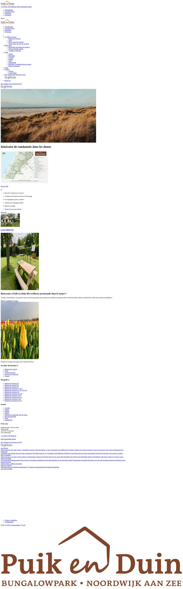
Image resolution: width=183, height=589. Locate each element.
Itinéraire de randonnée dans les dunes (19, 64)
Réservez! (8, 80)
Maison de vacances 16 (12, 385)
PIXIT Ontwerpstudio (13, 525)
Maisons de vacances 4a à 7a (13, 397)
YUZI (23, 525)
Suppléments (12, 62)
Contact (7, 69)
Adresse (10, 71)
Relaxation (11, 56)
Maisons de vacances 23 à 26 (13, 394)
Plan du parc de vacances (16, 42)
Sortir (6, 52)
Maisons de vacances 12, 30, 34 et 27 (16, 390)
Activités (11, 57)
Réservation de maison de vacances (19, 47)
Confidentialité (9, 522)
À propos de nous (10, 372)
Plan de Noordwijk (14, 66)
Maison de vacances (14, 38)
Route (6, 68)
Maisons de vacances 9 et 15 (13, 400)
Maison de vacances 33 (12, 387)
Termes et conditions (11, 520)
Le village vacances (10, 37)
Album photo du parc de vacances (18, 44)
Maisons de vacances (11, 369)
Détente (7, 411)
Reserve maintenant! (7, 301)
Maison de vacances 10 (12, 383)
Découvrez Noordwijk (11, 374)
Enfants (10, 59)
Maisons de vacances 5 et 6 (13, 399)
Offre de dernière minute (15, 49)
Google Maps (12, 73)
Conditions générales (14, 50)
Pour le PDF (4, 186)
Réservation (8, 45)
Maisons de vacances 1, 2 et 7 (13, 388)
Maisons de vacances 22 (12, 392)
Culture (10, 54)
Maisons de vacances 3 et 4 (13, 395)
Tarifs (10, 40)
